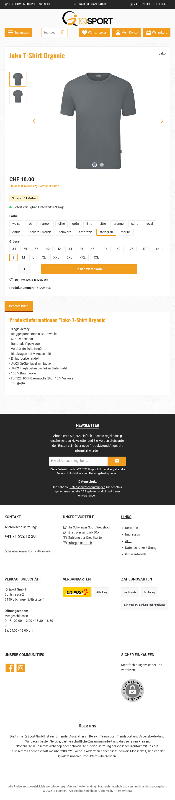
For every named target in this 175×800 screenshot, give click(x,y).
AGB (83, 491)
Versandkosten (76, 786)
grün (75, 224)
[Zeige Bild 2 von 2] (102, 165)
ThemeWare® (123, 790)
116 (105, 249)
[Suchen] (62, 32)
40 (48, 249)
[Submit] (117, 461)
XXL (56, 257)
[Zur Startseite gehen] (87, 18)
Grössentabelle (135, 554)
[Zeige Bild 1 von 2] (94, 165)
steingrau (106, 232)
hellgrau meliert (40, 232)
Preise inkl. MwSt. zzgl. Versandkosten (34, 186)
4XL (83, 257)
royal (149, 224)
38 (36, 249)
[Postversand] (77, 592)
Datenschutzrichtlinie (70, 473)
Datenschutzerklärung (141, 548)
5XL (96, 257)
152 (144, 249)
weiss (16, 224)
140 (118, 249)
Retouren (131, 528)
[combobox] (49, 32)
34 (14, 249)
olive (61, 224)
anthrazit (85, 232)
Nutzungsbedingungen (103, 473)
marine (126, 232)
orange (118, 224)
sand (134, 224)
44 (70, 249)
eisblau (17, 232)
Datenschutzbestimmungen (87, 487)
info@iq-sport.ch (80, 543)
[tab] (19, 306)
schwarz (65, 232)
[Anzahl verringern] (13, 269)
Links (126, 517)
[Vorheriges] (34, 120)
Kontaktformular (39, 551)
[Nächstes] (162, 120)
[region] (87, 121)
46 (81, 249)
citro (103, 224)
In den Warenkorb (89, 269)
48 (92, 249)
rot (30, 224)
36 (25, 249)
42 (59, 249)
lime (89, 224)
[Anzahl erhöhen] (35, 269)
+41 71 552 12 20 (20, 536)
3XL (69, 257)
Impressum (133, 534)
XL (44, 257)
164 (157, 249)
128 (131, 249)
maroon (45, 224)
